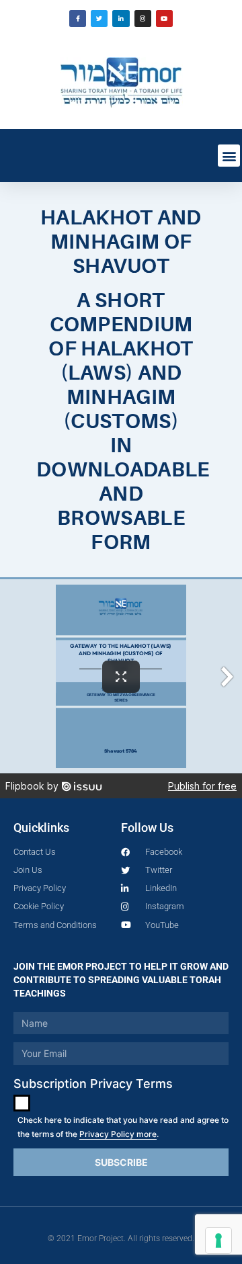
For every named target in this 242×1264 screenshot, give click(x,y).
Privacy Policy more (118, 1134)
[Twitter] (99, 18)
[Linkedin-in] (120, 18)
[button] (229, 155)
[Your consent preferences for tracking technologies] (218, 1240)
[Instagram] (142, 18)
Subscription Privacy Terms (93, 1084)
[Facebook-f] (77, 18)
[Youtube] (164, 18)
